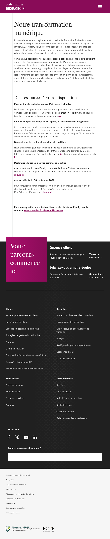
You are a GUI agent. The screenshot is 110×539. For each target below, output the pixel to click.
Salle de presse (63, 391)
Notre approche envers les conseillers (74, 315)
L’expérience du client (16, 321)
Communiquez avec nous (96, 276)
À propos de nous (14, 385)
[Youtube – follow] (26, 437)
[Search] (98, 456)
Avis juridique (11, 489)
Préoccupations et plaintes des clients (24, 368)
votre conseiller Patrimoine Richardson (43, 210)
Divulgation (10, 480)
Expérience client (64, 351)
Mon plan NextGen (15, 348)
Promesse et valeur (15, 398)
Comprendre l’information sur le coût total (26, 355)
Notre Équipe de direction (69, 398)
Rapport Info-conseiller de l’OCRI (18, 475)
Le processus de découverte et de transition (72, 330)
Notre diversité (13, 391)
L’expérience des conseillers (70, 321)
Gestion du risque (65, 411)
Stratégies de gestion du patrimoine (23, 335)
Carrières (60, 385)
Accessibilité (10, 503)
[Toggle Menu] (100, 6)
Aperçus (10, 342)
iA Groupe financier (13, 513)
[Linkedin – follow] (34, 437)
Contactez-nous (64, 404)
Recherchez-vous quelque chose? (24, 448)
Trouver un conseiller (94, 256)
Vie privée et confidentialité (19, 362)
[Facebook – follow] (10, 437)
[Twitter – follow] (17, 437)
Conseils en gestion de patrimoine (22, 328)
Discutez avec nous (66, 358)
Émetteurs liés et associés (15, 499)
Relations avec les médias (15, 508)
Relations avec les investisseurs (71, 418)
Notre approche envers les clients (22, 315)
